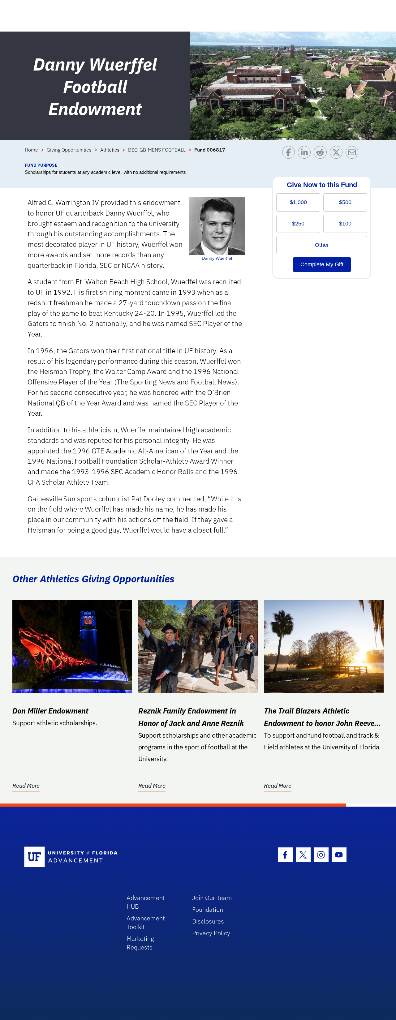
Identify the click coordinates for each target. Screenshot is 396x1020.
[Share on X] (338, 154)
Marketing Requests (140, 942)
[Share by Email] (353, 154)
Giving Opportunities (69, 150)
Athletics (109, 150)
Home (31, 150)
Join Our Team (212, 898)
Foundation (207, 909)
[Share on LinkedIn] (306, 154)
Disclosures (208, 921)
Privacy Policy (211, 933)
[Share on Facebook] (290, 154)
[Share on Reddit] (321, 154)
